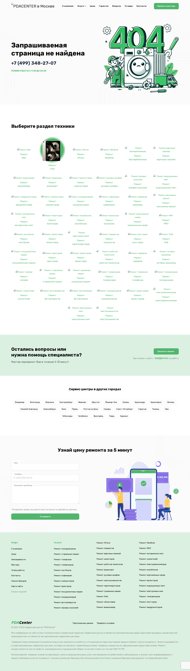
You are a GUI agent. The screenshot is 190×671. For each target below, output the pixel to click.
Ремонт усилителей (24, 297)
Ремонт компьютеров (52, 203)
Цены (92, 6)
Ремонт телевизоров (109, 278)
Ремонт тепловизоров (166, 278)
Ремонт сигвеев (24, 278)
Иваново (82, 402)
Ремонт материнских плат (24, 223)
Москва (170, 402)
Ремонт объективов (52, 241)
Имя (16, 463)
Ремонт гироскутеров (81, 184)
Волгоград (35, 402)
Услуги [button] (80, 6)
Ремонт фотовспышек (81, 297)
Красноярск (156, 402)
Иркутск (96, 402)
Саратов (142, 409)
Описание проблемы (23, 485)
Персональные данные (83, 623)
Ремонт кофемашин (109, 203)
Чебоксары (67, 416)
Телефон (18, 474)
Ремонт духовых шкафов (109, 184)
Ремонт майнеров (138, 203)
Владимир (19, 402)
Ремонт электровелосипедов (166, 299)
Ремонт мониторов (52, 222)
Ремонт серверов (137, 259)
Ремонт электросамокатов (109, 317)
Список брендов (18, 581)
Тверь (112, 416)
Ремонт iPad (52, 167)
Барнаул (124, 416)
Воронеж (49, 402)
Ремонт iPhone (81, 156)
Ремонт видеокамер (24, 184)
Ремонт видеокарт (52, 184)
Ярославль (98, 416)
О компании (67, 6)
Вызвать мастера (166, 6)
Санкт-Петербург (124, 409)
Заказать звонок (165, 351)
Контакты (141, 6)
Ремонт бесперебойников (138, 158)
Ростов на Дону (90, 409)
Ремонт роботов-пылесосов (109, 261)
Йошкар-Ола (111, 402)
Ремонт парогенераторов (81, 242)
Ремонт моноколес (109, 222)
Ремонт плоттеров (137, 241)
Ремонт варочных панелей (166, 158)
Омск (64, 409)
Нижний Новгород (29, 409)
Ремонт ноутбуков (24, 241)
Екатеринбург (66, 402)
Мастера (15, 565)
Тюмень (155, 409)
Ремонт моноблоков (81, 222)
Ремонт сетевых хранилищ (166, 261)
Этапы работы (18, 570)
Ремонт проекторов (81, 259)
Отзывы (129, 6)
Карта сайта (17, 586)
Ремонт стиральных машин (52, 280)
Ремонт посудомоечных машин (24, 261)
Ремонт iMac (24, 156)
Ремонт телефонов (137, 278)
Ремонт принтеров (52, 259)
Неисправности (18, 559)
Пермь (75, 409)
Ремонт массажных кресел (166, 205)
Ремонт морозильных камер (138, 223)
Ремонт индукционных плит (166, 186)
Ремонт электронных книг (81, 317)
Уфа (167, 409)
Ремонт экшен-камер (137, 297)
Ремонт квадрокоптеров (24, 203)
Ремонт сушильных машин (80, 280)
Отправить (45, 516)
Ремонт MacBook (109, 156)
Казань (126, 402)
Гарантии (103, 6)
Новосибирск (49, 409)
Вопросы (116, 6)
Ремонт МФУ (166, 222)
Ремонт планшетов (109, 241)
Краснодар (140, 402)
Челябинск (83, 416)
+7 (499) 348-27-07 (33, 63)
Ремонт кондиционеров (81, 203)
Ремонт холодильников (109, 297)
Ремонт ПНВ (166, 241)
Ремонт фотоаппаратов (52, 297)
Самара (107, 409)
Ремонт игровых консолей (138, 186)
